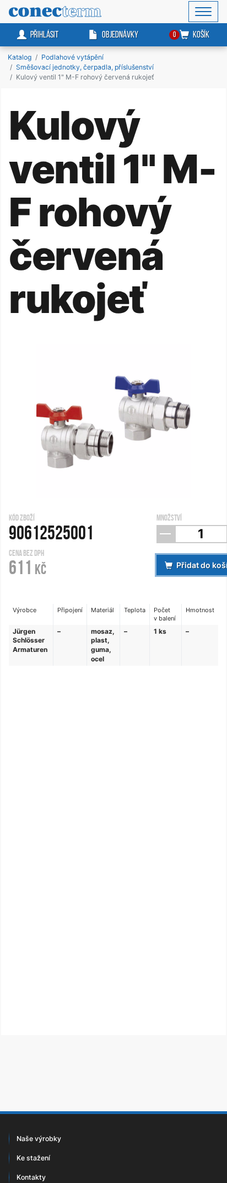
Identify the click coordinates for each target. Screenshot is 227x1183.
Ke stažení (33, 1158)
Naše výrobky (39, 1138)
